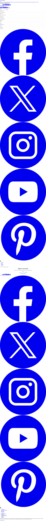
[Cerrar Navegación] (9, 7)
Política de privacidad (3, 513)
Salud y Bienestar (2, 12)
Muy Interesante (3, 509)
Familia (2, 265)
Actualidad (1, 27)
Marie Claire (2, 510)
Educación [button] (1, 13)
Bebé (1, 263)
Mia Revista (2, 511)
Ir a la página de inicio (23, 273)
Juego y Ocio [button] (1, 16)
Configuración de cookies (4, 515)
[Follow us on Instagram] (23, 168)
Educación (2, 264)
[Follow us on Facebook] (23, 321)
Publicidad (2, 517)
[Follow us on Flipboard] (0, 261)
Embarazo (1, 20)
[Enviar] (7, 9)
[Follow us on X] (23, 121)
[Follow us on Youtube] (23, 461)
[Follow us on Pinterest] (23, 260)
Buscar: (1, 8)
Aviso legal (2, 514)
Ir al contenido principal (2, 0)
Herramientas (2, 24)
